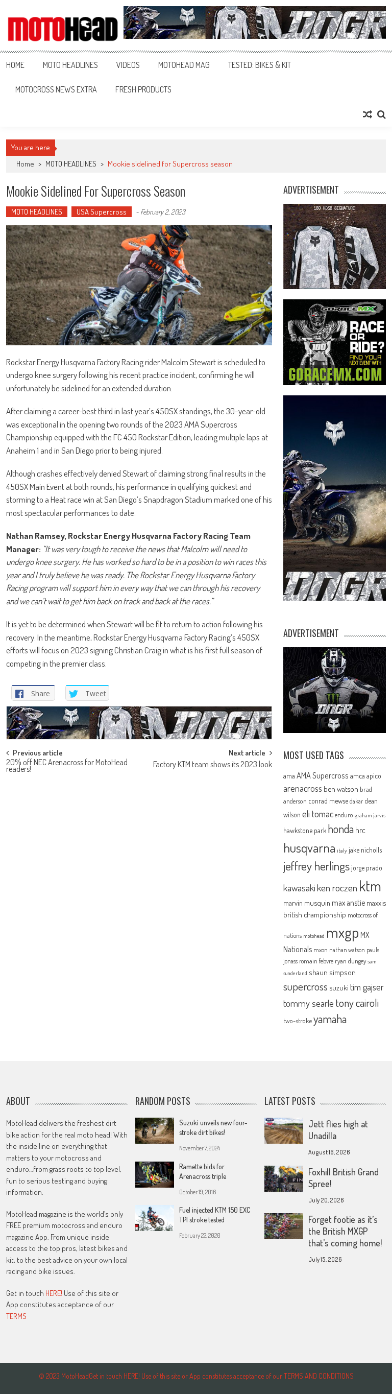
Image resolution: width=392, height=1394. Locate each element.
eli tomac (317, 813)
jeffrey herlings (316, 865)
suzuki (339, 987)
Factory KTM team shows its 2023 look (212, 765)
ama (289, 775)
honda (341, 829)
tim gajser (367, 987)
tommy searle (308, 1003)
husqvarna (309, 847)
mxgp (342, 932)
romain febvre (316, 961)
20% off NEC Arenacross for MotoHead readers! (67, 766)
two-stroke (297, 1020)
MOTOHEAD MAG (184, 65)
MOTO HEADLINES (70, 65)
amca (357, 775)
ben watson (341, 788)
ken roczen (337, 887)
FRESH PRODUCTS (143, 89)
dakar (356, 801)
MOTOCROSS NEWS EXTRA (56, 89)
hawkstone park (304, 830)
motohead (314, 935)
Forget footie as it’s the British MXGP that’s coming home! (345, 1231)
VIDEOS (128, 65)
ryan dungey (350, 961)
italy (342, 850)
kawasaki (299, 887)
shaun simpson (332, 972)
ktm (370, 886)
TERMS (16, 1316)
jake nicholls (365, 849)
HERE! (53, 1293)
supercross (305, 986)
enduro (344, 815)
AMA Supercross (323, 775)
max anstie (348, 902)
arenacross (302, 788)
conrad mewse (328, 800)
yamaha (330, 1018)
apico (373, 775)
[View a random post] (367, 114)
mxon (320, 950)
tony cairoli (357, 1002)
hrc (360, 830)
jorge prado (366, 867)
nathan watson (347, 950)
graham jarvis (370, 815)
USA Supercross (102, 212)
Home (15, 65)
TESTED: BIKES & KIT (259, 65)
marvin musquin (306, 902)
